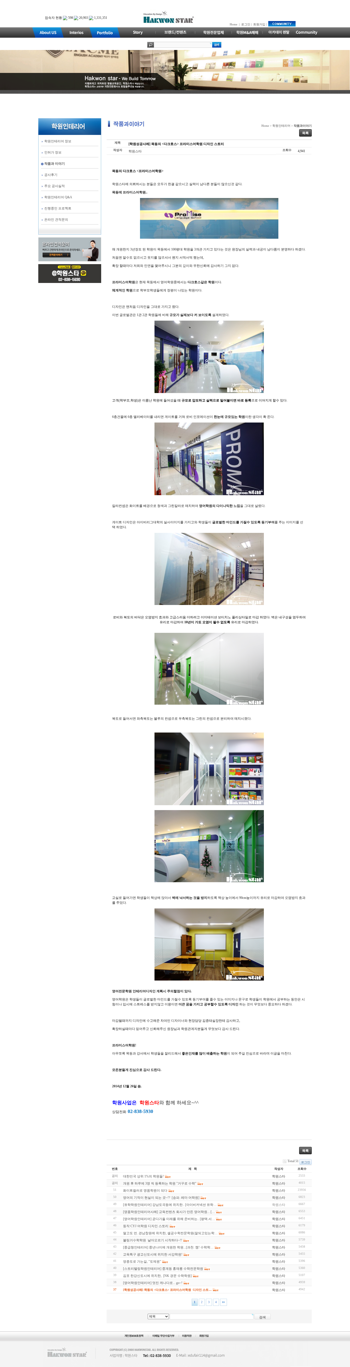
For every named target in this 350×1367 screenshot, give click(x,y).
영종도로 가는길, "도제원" (142, 1261)
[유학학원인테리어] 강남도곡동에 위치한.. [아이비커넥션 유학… (170, 1205)
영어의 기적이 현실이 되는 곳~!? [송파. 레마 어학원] (161, 1198)
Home (233, 24)
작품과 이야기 (54, 164)
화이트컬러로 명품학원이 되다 (145, 1190)
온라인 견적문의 (56, 220)
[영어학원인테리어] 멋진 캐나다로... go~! (152, 1283)
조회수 (302, 1168)
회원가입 (259, 24)
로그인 (245, 24)
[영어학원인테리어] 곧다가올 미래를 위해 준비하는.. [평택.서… (169, 1219)
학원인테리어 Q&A (58, 197)
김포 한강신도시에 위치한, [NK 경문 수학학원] (157, 1276)
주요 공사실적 (54, 186)
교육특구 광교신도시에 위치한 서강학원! (152, 1254)
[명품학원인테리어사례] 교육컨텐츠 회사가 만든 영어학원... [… (169, 1212)
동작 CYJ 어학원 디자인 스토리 (145, 1226)
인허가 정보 (53, 152)
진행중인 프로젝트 (57, 208)
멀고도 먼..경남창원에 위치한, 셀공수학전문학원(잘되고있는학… (170, 1233)
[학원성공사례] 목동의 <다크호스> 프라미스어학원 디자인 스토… (167, 1289)
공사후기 (50, 175)
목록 (305, 133)
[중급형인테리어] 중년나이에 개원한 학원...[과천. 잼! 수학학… (168, 1247)
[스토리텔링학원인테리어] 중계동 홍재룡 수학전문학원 (163, 1269)
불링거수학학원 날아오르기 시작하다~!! (152, 1240)
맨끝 (223, 1302)
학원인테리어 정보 (57, 141)
